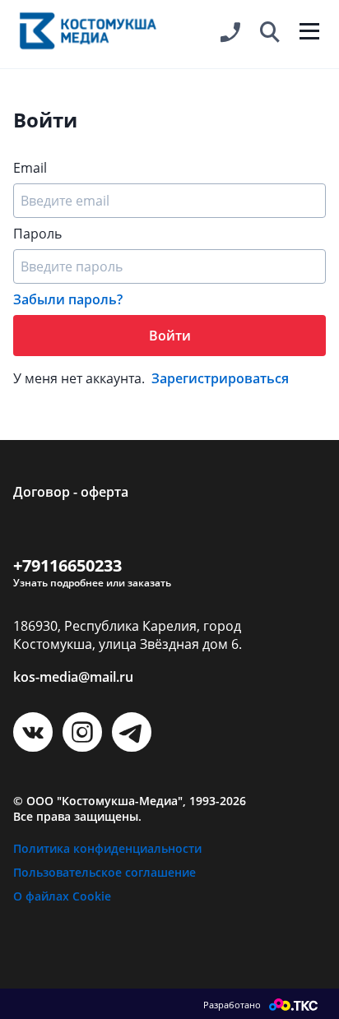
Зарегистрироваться (220, 378)
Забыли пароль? (68, 299)
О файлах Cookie (62, 896)
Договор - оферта (70, 492)
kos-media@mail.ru (73, 677)
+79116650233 (67, 565)
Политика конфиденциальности (107, 848)
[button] (269, 32)
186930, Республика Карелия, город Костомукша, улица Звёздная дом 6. (127, 635)
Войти (170, 336)
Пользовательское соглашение (104, 872)
